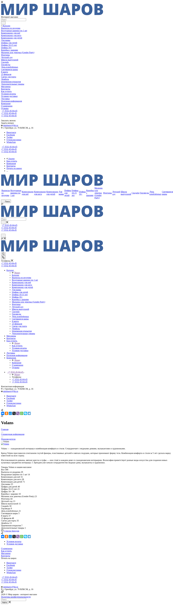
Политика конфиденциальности (16, 597)
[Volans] (5, 444)
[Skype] (25, 413)
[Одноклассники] (6, 413)
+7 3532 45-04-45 (9, 111)
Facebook (10, 135)
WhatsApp (11, 142)
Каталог (15, 275)
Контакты (5, 556)
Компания (16, 363)
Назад (17, 273)
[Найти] (3, 23)
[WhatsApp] (21, 413)
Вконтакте (11, 132)
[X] (14, 413)
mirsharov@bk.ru (10, 125)
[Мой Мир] (10, 413)
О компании (6, 548)
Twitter (9, 137)
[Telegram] (29, 413)
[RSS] (2, 416)
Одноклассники (13, 140)
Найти (4, 602)
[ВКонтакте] (2, 413)
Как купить (17, 345)
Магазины (6, 553)
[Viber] (17, 413)
